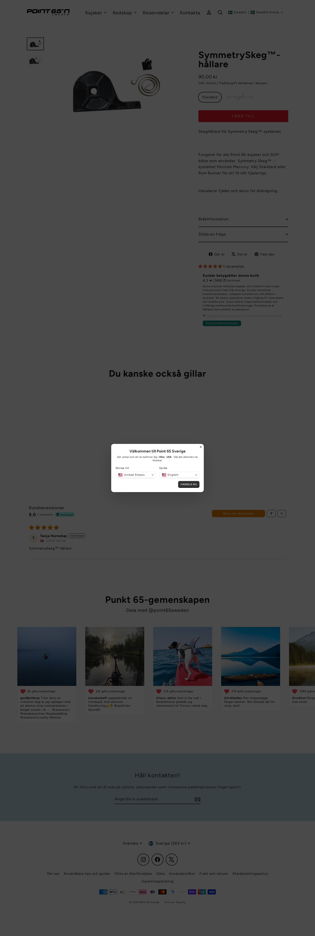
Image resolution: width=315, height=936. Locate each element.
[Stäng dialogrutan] (201, 447)
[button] (136, 475)
